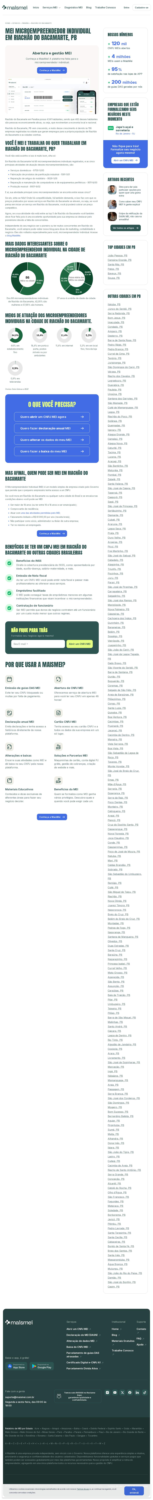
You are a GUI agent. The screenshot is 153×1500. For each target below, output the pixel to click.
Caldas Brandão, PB (119, 861)
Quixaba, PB (115, 709)
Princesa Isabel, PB (119, 960)
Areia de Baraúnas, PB (121, 691)
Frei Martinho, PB (118, 547)
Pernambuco (90, 1428)
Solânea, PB (115, 417)
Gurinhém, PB (116, 619)
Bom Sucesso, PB (118, 1108)
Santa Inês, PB (116, 1251)
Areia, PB (113, 1081)
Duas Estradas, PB (118, 942)
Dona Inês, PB (116, 1139)
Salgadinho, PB (116, 592)
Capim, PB (114, 1283)
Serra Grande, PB (118, 1171)
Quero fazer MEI (45, 428)
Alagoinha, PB (116, 561)
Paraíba (25, 23)
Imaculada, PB (116, 319)
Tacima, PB (114, 449)
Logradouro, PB (117, 377)
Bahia (76, 1425)
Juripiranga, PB (117, 359)
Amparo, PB (115, 328)
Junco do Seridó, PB (119, 305)
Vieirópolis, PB (116, 637)
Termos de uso (115, 1482)
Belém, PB (114, 628)
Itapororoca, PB (117, 906)
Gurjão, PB (114, 673)
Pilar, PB (112, 996)
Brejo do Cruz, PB (118, 911)
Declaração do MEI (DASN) (82, 1331)
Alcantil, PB (114, 1180)
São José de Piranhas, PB (122, 583)
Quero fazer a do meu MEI (43, 451)
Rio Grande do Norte (133, 1428)
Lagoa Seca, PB (117, 525)
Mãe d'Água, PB (117, 781)
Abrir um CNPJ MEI (79, 643)
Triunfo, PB (114, 565)
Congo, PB (114, 700)
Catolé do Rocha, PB (119, 1184)
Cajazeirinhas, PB (117, 843)
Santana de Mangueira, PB (123, 933)
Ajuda (140, 1341)
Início (36, 7)
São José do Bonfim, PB (122, 1278)
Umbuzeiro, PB (116, 1000)
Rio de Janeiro (113, 1428)
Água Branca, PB (117, 1260)
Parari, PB (113, 579)
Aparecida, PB (116, 973)
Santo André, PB (117, 1023)
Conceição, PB (116, 1175)
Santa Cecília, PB (117, 1234)
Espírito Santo (114, 1425)
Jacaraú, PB (115, 727)
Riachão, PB (115, 893)
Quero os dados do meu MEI (45, 440)
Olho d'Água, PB (117, 1189)
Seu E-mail (20, 643)
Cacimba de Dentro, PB (121, 731)
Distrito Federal (98, 1425)
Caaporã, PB (115, 493)
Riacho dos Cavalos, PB (121, 372)
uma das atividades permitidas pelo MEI (40, 513)
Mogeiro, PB (115, 1103)
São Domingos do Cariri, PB (123, 363)
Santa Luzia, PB (117, 704)
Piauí (101, 1428)
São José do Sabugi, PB (121, 552)
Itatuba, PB (114, 301)
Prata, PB (113, 529)
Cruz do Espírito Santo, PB (123, 821)
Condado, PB (115, 323)
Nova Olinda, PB (117, 897)
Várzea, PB (114, 368)
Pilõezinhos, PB (117, 695)
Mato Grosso (11, 1428)
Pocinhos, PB (115, 570)
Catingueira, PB (116, 807)
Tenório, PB (114, 354)
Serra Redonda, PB (119, 310)
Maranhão (137, 1425)
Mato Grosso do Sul (30, 1428)
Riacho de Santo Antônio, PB (124, 1166)
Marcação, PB (116, 1063)
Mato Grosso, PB (117, 969)
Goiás (126, 1425)
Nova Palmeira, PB (118, 606)
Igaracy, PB (114, 426)
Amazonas (66, 1425)
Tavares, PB (115, 758)
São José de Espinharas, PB (124, 1059)
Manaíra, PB (115, 736)
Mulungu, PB (115, 1265)
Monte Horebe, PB (118, 763)
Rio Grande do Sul (14, 1432)
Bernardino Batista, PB (120, 1112)
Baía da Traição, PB (119, 991)
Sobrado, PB (115, 866)
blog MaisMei (13, 235)
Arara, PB (113, 1050)
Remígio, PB (114, 879)
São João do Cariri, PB (121, 646)
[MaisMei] (14, 7)
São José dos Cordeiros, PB (124, 1094)
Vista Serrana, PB (118, 740)
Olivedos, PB (115, 938)
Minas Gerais (48, 1428)
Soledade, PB (115, 1207)
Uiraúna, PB (115, 390)
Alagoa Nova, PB (117, 440)
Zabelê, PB (114, 476)
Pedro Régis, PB (117, 341)
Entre (126, 7)
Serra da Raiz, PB (118, 794)
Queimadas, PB (116, 422)
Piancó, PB (114, 816)
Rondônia (30, 1432)
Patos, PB (113, 265)
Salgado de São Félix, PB (122, 686)
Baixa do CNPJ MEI (77, 1343)
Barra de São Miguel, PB (122, 1014)
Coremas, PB (115, 682)
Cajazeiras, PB (116, 610)
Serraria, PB (115, 785)
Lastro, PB (114, 1153)
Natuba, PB (114, 852)
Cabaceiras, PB (116, 1238)
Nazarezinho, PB (117, 955)
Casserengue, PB (117, 825)
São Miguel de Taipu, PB (122, 888)
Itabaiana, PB (115, 1072)
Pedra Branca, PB (118, 345)
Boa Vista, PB (115, 745)
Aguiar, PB (114, 1117)
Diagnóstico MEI (74, 7)
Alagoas (46, 1425)
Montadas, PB (116, 920)
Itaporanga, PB (116, 929)
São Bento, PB (116, 978)
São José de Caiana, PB (121, 485)
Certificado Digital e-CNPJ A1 (83, 1359)
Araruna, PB (115, 520)
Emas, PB (113, 776)
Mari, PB (113, 857)
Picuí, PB (113, 543)
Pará (59, 1428)
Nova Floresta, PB (118, 830)
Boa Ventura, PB (117, 713)
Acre (37, 1425)
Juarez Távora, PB (118, 902)
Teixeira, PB (114, 1005)
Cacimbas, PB (115, 718)
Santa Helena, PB (118, 480)
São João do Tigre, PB (121, 1148)
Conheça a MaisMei (50, 70)
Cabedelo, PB (115, 556)
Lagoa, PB (113, 408)
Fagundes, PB (116, 1198)
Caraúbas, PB (115, 987)
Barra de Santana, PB (120, 668)
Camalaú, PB (115, 435)
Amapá (55, 1425)
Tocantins (92, 1432)
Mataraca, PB (115, 1202)
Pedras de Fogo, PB (119, 924)
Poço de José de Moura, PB (124, 848)
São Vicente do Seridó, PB (123, 664)
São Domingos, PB (118, 1099)
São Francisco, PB (118, 1193)
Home (7, 23)
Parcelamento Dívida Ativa (82, 1365)
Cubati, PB (114, 516)
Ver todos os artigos (124, 224)
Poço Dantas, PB (117, 798)
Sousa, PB (114, 274)
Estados (16, 23)
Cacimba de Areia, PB (120, 1162)
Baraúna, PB (115, 951)
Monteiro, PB (115, 803)
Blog (88, 7)
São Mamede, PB (117, 399)
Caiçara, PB (114, 1027)
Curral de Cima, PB (118, 350)
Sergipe (81, 1432)
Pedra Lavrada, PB (118, 1225)
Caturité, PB (114, 444)
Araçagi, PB (114, 458)
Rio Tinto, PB (115, 1036)
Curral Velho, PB (117, 964)
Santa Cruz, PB (116, 946)
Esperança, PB (116, 789)
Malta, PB (113, 1130)
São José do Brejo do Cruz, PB (123, 770)
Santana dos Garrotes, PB (122, 395)
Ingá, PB (112, 1068)
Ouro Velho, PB (117, 534)
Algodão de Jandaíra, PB (122, 1041)
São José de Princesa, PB (122, 502)
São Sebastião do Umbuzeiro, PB (125, 873)
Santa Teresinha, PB (119, 1229)
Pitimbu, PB (114, 1220)
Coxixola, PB (115, 1045)
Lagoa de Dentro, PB (119, 1032)
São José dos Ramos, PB (122, 597)
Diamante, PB (115, 511)
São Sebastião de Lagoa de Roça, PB (123, 752)
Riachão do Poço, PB (120, 413)
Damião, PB (114, 1274)
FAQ (139, 1335)
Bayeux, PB (114, 270)
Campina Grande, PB (119, 256)
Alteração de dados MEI (80, 1337)
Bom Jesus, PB (116, 314)
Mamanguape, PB (118, 1077)
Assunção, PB (116, 982)
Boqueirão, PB (116, 677)
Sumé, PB (113, 1126)
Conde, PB (114, 839)
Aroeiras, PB (115, 538)
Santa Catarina (55, 1432)
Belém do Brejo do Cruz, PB (124, 915)
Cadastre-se (141, 7)
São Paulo (70, 1432)
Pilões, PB (113, 1009)
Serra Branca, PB (118, 1090)
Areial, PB (113, 812)
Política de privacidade (136, 1482)
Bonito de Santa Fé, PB (121, 1243)
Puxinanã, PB (115, 722)
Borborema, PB (117, 1211)
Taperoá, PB (115, 489)
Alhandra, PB (115, 1135)
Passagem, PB (116, 1086)
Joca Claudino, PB (118, 834)
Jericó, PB (114, 1216)
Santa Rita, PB (116, 261)
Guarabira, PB (116, 381)
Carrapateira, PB (117, 588)
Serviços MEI (50, 7)
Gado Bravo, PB (117, 659)
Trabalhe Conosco (105, 7)
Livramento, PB (116, 1054)
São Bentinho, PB (118, 462)
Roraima (42, 1432)
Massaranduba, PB (118, 1256)
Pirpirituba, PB (116, 1121)
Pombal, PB (114, 471)
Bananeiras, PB (116, 624)
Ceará (85, 1425)
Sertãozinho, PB (117, 507)
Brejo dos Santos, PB (120, 1247)
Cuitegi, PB (114, 1157)
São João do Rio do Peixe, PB (125, 1269)
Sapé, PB (113, 498)
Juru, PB (113, 574)
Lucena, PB (114, 453)
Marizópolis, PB (117, 601)
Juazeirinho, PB (117, 641)
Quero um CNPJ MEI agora (43, 417)
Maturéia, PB (115, 467)
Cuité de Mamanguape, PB (123, 404)
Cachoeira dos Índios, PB (122, 615)
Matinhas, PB (115, 1018)
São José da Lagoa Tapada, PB (123, 653)
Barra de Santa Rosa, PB (122, 336)
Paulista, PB (114, 386)
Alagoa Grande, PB (119, 431)
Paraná (77, 1428)
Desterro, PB (115, 332)
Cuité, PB (113, 884)
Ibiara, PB (113, 1144)
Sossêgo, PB (115, 633)
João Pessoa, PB (117, 252)
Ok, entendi (134, 1491)
